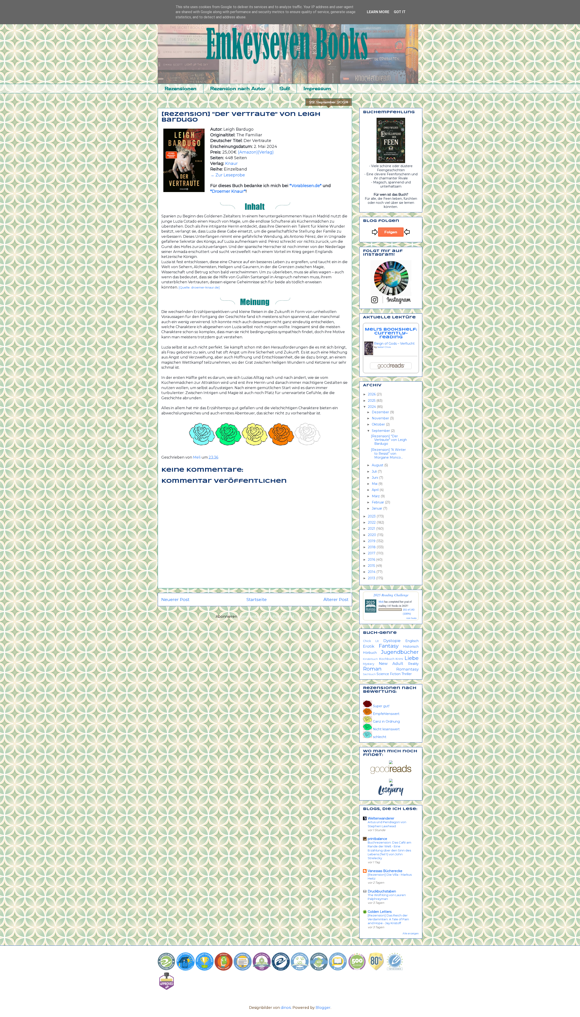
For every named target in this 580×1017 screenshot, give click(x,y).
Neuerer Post (175, 599)
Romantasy (407, 669)
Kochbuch (386, 659)
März (376, 496)
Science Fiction (389, 674)
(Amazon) (248, 152)
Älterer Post (335, 599)
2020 (372, 535)
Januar (377, 508)
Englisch (412, 641)
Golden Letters (380, 912)
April (375, 490)
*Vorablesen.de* (305, 185)
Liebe (411, 658)
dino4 (286, 1007)
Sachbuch (369, 674)
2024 (372, 407)
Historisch (411, 646)
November (381, 418)
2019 (372, 541)
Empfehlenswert (385, 714)
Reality (413, 664)
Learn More (378, 12)
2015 (372, 566)
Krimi (399, 659)
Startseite (256, 599)
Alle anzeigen (411, 933)
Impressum (317, 88)
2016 (372, 560)
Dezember (381, 412)
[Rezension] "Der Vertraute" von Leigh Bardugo (389, 440)
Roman (372, 669)
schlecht (379, 737)
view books (411, 618)
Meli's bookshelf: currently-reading (391, 333)
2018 (372, 547)
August (378, 465)
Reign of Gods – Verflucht (394, 343)
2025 (372, 401)
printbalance (377, 839)
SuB (284, 88)
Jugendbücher (400, 652)
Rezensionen (180, 88)
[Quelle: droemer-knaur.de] (199, 287)
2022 (372, 522)
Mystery (368, 664)
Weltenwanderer (381, 818)
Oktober (379, 424)
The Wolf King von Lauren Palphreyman (387, 897)
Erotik (368, 646)
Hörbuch (370, 653)
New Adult (391, 663)
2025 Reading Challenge (390, 594)
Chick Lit (371, 641)
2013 (372, 578)
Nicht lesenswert (386, 729)
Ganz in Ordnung (386, 721)
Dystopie (392, 640)
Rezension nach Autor (238, 88)
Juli (375, 471)
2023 (372, 516)
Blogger (323, 1007)
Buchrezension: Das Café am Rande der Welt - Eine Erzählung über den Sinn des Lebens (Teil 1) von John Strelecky (389, 850)
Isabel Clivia (384, 347)
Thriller (406, 674)
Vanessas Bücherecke (385, 871)
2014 (372, 572)
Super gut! (380, 706)
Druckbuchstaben (382, 891)
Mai (375, 484)
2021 (372, 529)
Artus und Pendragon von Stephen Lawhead (387, 824)
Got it (400, 12)
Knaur (231, 163)
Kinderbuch (370, 659)
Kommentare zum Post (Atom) (266, 616)
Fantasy (389, 646)
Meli (381, 601)
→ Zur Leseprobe (227, 175)
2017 (372, 553)
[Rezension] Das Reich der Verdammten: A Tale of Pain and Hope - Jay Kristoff (388, 919)
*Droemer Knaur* (228, 191)
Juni (375, 478)
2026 (372, 394)
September (381, 431)
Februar (378, 502)
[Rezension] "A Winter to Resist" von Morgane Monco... (388, 453)
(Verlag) (266, 152)
